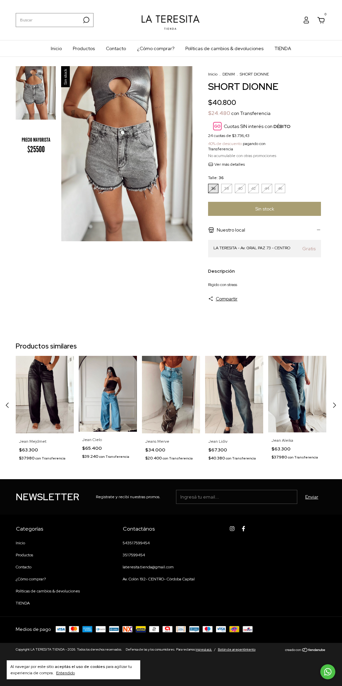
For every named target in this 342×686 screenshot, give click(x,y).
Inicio (56, 48)
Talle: (215, 177)
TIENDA (283, 48)
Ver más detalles (229, 164)
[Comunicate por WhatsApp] (327, 671)
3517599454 (134, 555)
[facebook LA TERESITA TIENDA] (243, 528)
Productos (84, 48)
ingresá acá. (204, 649)
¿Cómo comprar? (155, 48)
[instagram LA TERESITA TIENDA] (232, 528)
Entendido (65, 673)
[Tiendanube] (305, 650)
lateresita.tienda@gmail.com (148, 567)
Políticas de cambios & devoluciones (224, 48)
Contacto (116, 48)
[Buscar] (85, 20)
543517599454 (136, 543)
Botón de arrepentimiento (236, 649)
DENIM (228, 74)
